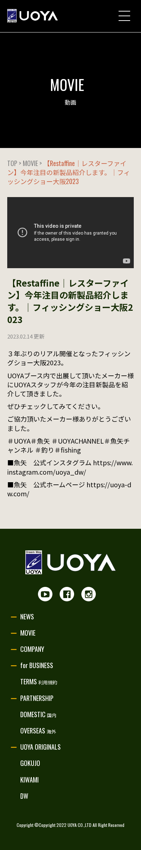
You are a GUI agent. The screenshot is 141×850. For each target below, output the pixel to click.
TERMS (38, 681)
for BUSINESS (36, 665)
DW (24, 796)
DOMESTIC (38, 714)
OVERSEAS (38, 730)
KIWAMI (29, 779)
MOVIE (27, 632)
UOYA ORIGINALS (40, 746)
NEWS (27, 616)
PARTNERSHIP (37, 698)
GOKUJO (30, 763)
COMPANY (32, 649)
